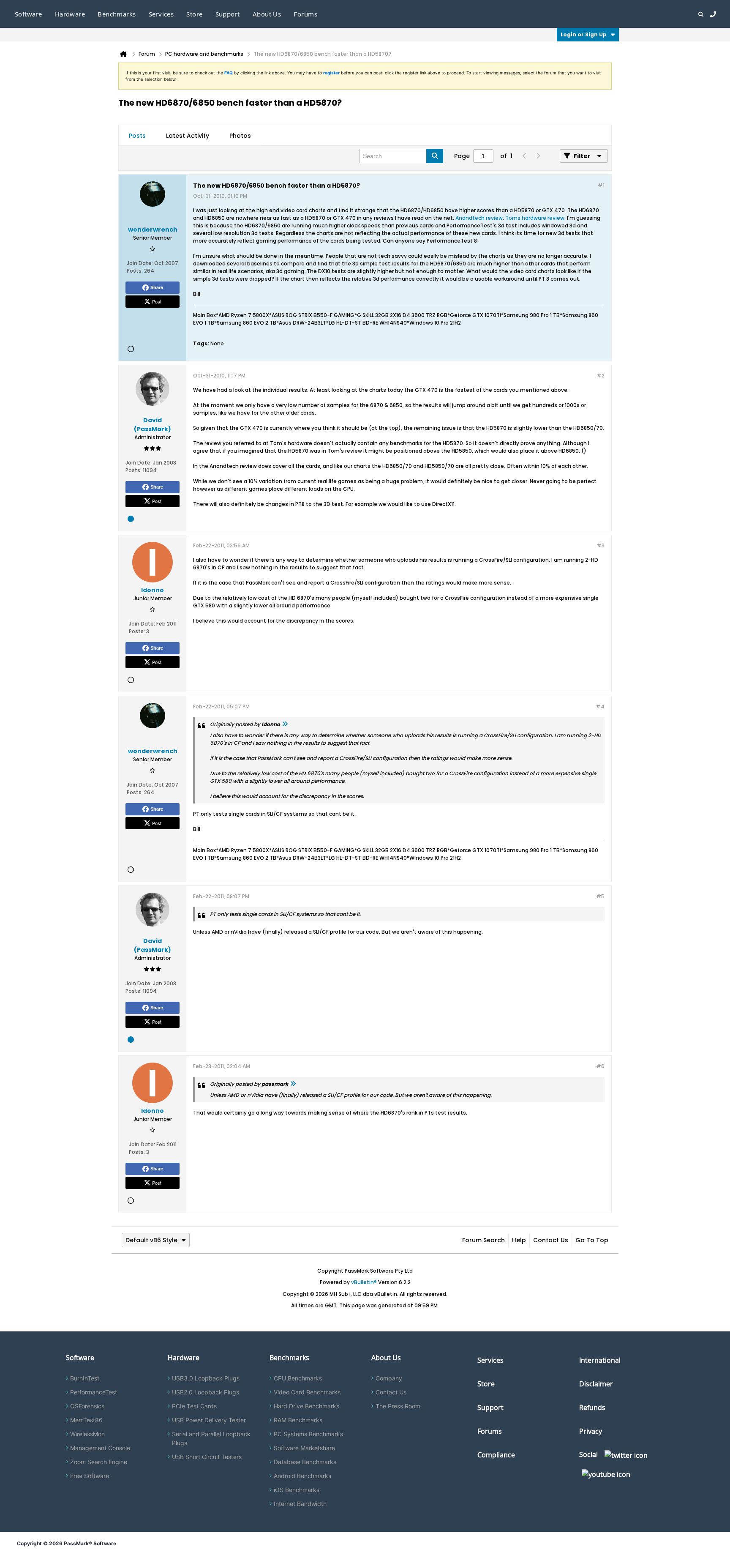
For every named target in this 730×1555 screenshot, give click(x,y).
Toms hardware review (534, 217)
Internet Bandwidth (300, 1503)
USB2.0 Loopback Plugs (205, 1392)
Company (389, 1378)
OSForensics (87, 1406)
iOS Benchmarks (296, 1489)
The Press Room (398, 1406)
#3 (601, 545)
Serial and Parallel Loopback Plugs (211, 1438)
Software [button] (28, 14)
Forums (305, 14)
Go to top (591, 1240)
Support (227, 14)
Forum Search (483, 1240)
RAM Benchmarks (298, 1420)
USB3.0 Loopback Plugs (206, 1378)
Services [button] (161, 14)
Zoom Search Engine (98, 1461)
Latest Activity (187, 135)
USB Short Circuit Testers (207, 1456)
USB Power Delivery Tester (209, 1420)
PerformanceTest (93, 1392)
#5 (600, 896)
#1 (601, 185)
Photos (240, 135)
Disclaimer (596, 1383)
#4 (600, 706)
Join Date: (140, 263)
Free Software (89, 1475)
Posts (137, 135)
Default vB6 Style (151, 1240)
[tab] (137, 135)
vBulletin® (364, 1282)
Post (156, 301)
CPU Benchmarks (298, 1378)
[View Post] (284, 724)
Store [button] (194, 14)
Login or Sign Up (584, 34)
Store (486, 1383)
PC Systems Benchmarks (308, 1433)
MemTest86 (86, 1420)
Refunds (592, 1407)
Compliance (496, 1454)
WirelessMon (87, 1433)
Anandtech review (479, 217)
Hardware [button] (70, 14)
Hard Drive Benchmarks (306, 1406)
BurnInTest (84, 1378)
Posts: (135, 270)
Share (156, 287)
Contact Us (550, 1240)
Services (490, 1360)
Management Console (100, 1447)
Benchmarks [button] (117, 14)
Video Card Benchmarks (307, 1392)
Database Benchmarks (305, 1461)
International (600, 1360)
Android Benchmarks (302, 1475)
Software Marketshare (304, 1447)
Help (519, 1240)
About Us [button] (267, 14)
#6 (600, 1066)
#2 (601, 375)
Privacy (590, 1431)
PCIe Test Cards (194, 1406)
